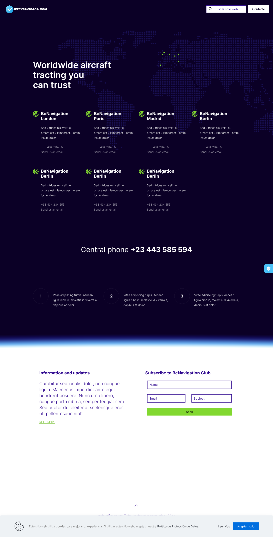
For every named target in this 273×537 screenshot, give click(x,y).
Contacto (258, 9)
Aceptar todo (245, 526)
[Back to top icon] (136, 505)
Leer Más (224, 526)
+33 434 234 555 (52, 147)
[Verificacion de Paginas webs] (26, 9)
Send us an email (52, 152)
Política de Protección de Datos (177, 526)
